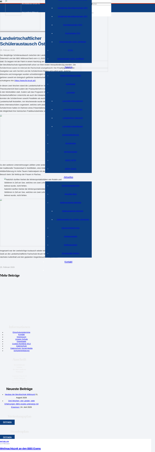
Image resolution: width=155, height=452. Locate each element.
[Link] (13, 15)
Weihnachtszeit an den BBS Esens (20, 448)
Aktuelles (4, 441)
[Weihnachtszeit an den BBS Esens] (31, 108)
